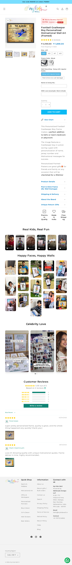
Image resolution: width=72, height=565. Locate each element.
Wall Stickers (26, 517)
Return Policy (42, 521)
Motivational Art (27, 490)
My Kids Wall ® (15, 562)
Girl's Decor (25, 512)
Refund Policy (42, 516)
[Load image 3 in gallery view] (24, 54)
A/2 (49, 53)
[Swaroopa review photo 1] (9, 435)
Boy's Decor (25, 508)
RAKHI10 (52, 22)
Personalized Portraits (25, 503)
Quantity (44, 101)
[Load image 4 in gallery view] (32, 54)
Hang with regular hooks (51, 74)
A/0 (60, 53)
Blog (39, 529)
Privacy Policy (42, 503)
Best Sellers (25, 521)
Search (39, 499)
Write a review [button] (36, 406)
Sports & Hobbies (24, 485)
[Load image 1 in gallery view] (9, 54)
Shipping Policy (42, 508)
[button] (4, 9)
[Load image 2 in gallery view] (16, 54)
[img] (10, 418)
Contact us (41, 495)
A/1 (55, 53)
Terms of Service (43, 512)
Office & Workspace (25, 496)
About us (40, 484)
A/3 (44, 53)
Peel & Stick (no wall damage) (52, 78)
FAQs (39, 525)
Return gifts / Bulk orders (42, 489)
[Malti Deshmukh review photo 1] (9, 462)
